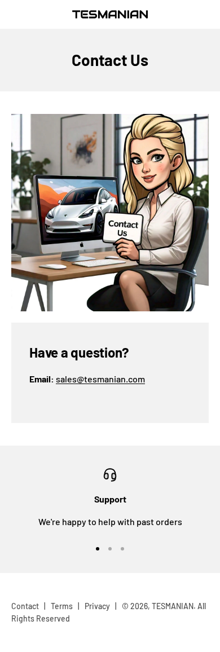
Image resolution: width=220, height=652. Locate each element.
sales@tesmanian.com (100, 378)
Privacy (97, 606)
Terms (62, 606)
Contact (25, 606)
